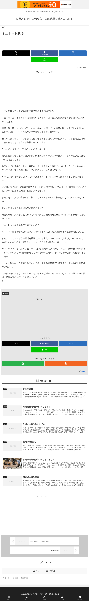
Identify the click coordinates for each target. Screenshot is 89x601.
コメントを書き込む (44, 570)
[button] (82, 412)
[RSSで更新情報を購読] (66, 363)
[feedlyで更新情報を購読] (23, 363)
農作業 (6, 293)
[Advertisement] (44, 42)
